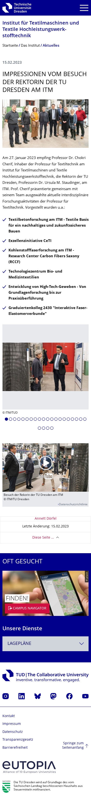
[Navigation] (84, 8)
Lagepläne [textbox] (19, 644)
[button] (6, 420)
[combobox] (45, 643)
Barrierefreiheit (15, 747)
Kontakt (8, 716)
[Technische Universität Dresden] (16, 7)
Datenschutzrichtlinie (73, 504)
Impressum (11, 724)
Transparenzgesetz (17, 739)
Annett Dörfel (46, 518)
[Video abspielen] (45, 467)
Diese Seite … (43, 537)
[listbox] (45, 379)
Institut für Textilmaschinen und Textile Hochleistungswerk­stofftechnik (40, 29)
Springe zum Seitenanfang (73, 745)
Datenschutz (12, 732)
